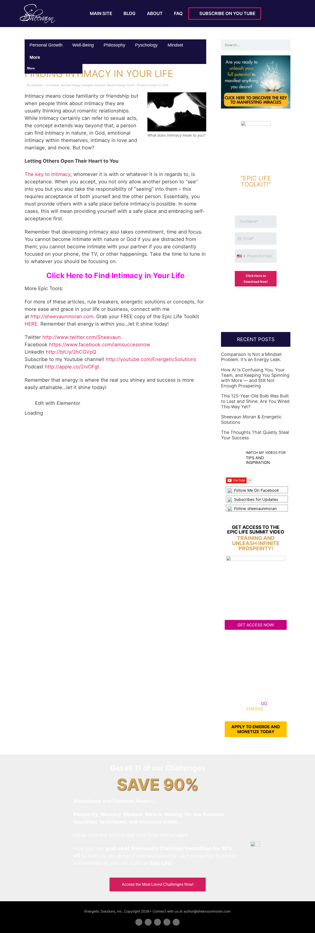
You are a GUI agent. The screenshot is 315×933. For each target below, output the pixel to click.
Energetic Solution (93, 85)
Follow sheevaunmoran (255, 508)
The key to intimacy (47, 174)
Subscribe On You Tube (226, 13)
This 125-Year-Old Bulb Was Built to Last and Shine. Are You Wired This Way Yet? (255, 401)
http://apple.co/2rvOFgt (72, 367)
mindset (175, 45)
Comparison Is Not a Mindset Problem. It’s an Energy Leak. (251, 357)
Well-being (83, 45)
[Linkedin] (157, 922)
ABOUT (155, 13)
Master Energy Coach (120, 85)
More (35, 57)
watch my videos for (265, 452)
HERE (31, 324)
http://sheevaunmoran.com (62, 316)
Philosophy (114, 45)
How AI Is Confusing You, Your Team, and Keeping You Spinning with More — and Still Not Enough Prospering (255, 377)
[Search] (284, 44)
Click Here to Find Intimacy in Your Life (115, 275)
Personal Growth (46, 45)
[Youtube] (166, 922)
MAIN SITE (101, 13)
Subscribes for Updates (256, 499)
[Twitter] (148, 922)
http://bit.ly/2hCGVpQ (71, 352)
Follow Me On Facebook (256, 490)
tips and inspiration (258, 460)
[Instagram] (176, 922)
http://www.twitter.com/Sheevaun (81, 337)
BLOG (130, 13)
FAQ (178, 13)
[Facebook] (138, 922)
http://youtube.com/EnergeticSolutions (151, 359)
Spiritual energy (70, 85)
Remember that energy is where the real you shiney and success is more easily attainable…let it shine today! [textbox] (109, 383)
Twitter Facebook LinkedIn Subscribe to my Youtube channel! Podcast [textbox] (110, 352)
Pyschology (146, 45)
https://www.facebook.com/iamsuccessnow (99, 345)
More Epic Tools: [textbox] (44, 288)
